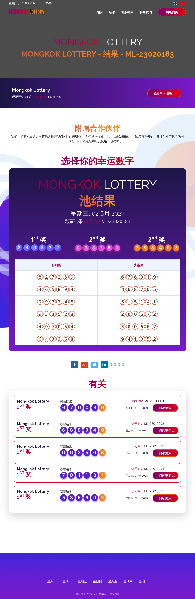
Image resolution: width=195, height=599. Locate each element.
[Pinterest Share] (111, 364)
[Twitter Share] (94, 364)
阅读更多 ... (166, 408)
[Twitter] (93, 560)
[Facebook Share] (74, 364)
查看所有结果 (163, 93)
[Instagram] (101, 560)
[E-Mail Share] (123, 364)
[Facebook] (85, 560)
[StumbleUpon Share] (115, 364)
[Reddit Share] (119, 364)
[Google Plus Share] (84, 364)
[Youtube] (109, 560)
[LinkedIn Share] (104, 364)
